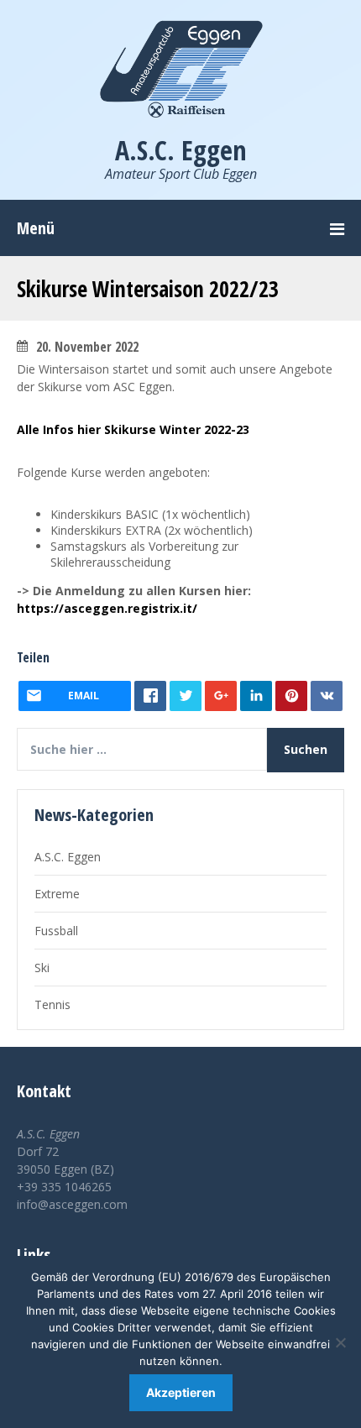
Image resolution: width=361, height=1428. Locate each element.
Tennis (52, 1004)
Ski (42, 968)
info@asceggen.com (72, 1204)
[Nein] (340, 1342)
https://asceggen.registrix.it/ (107, 608)
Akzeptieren (181, 1392)
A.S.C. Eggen (67, 857)
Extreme (57, 894)
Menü (36, 228)
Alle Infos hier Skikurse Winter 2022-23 (133, 429)
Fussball (56, 931)
